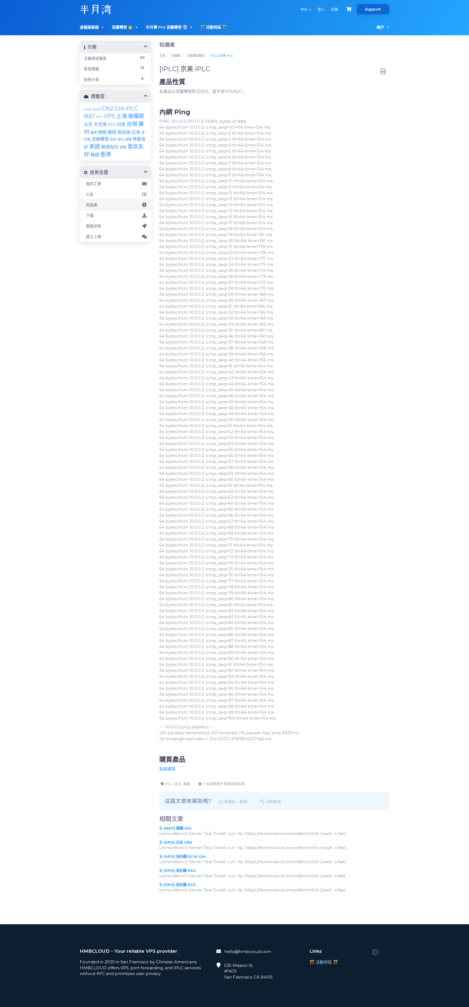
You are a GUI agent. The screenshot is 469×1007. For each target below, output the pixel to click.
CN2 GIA (113, 108)
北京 (88, 124)
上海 (121, 116)
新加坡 (124, 132)
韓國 (94, 154)
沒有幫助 (273, 801)
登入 (321, 9)
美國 (94, 146)
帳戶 (381, 27)
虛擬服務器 (90, 27)
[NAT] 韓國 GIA (177, 828)
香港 (105, 154)
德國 (102, 132)
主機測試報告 (196, 56)
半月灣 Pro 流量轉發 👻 (167, 27)
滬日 (121, 139)
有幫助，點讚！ (237, 801)
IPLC (131, 108)
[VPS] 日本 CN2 (177, 842)
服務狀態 (92, 226)
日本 (136, 132)
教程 (112, 132)
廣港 (93, 133)
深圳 (113, 139)
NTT (99, 117)
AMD (88, 109)
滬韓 (128, 139)
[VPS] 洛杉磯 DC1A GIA (184, 856)
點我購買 (167, 768)
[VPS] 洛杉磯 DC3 (179, 884)
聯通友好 (110, 147)
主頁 (162, 56)
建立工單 (92, 236)
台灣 (131, 124)
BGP (97, 109)
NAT (89, 116)
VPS (109, 116)
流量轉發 (100, 139)
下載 (89, 215)
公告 (89, 194)
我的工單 (92, 184)
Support (373, 9)
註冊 (334, 9)
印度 (121, 124)
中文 (304, 9)
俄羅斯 (136, 116)
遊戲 (123, 147)
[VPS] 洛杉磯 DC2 (179, 870)
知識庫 (176, 56)
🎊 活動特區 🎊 (213, 27)
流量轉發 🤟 (123, 27)
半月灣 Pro (105, 124)
